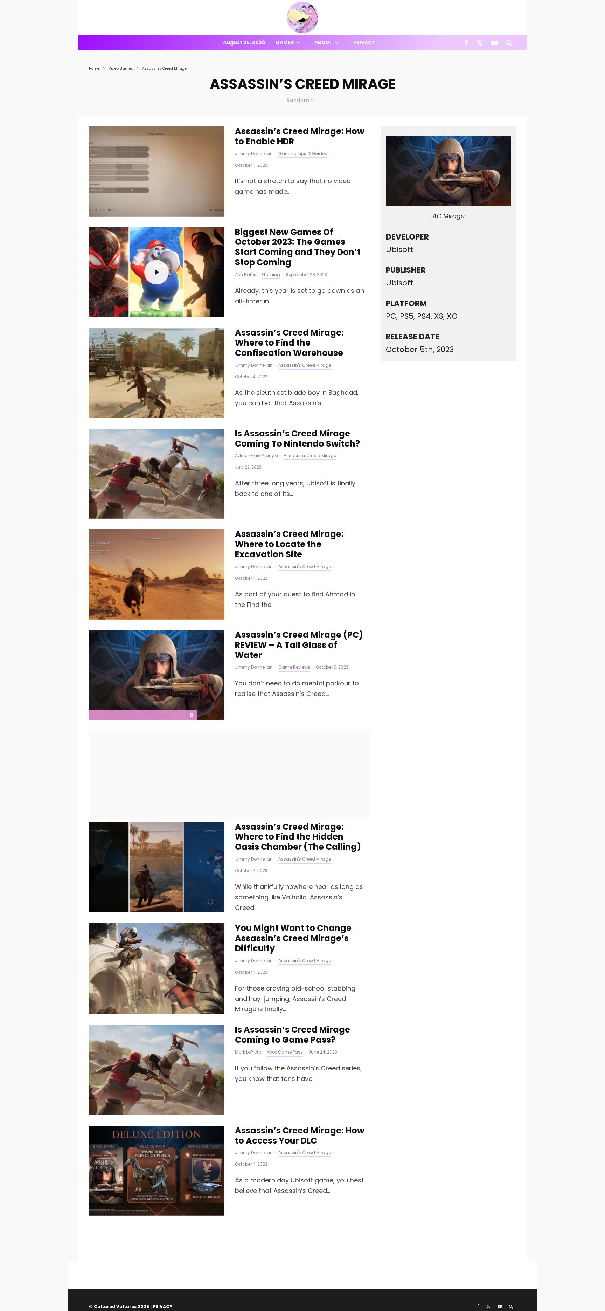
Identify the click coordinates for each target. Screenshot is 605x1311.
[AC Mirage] (156, 675)
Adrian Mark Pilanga (256, 455)
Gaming (271, 274)
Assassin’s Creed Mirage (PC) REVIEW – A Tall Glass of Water (299, 645)
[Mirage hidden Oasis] (156, 867)
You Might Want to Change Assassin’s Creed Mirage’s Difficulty (293, 938)
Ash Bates (245, 274)
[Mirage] (156, 1171)
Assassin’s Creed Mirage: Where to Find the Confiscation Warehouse (289, 343)
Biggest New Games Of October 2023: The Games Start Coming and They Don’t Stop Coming (298, 247)
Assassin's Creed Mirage (304, 365)
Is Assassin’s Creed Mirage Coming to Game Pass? (292, 1035)
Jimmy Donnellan (254, 154)
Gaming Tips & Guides (302, 154)
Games (285, 42)
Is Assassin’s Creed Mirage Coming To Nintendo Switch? (297, 439)
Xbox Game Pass (285, 1052)
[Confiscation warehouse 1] (156, 373)
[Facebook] (466, 42)
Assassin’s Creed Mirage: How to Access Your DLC (299, 1136)
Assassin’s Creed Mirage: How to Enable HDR (299, 136)
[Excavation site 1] (156, 574)
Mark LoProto (248, 1052)
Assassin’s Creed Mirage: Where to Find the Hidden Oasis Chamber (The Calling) (298, 837)
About (323, 42)
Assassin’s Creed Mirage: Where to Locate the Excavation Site (289, 544)
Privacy (364, 42)
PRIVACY (162, 1307)
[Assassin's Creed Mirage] (156, 474)
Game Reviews (294, 667)
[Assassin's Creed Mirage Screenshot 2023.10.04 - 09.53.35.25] (156, 171)
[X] (479, 42)
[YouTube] (494, 42)
